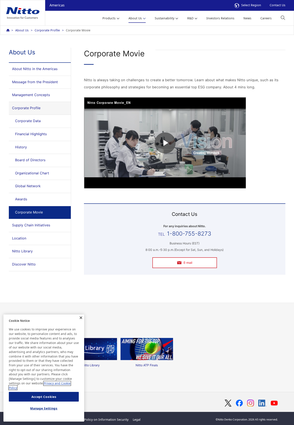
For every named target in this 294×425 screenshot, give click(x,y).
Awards (21, 199)
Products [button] (109, 18)
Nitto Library (22, 251)
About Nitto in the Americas (34, 69)
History (21, 147)
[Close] (81, 317)
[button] (283, 17)
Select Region (251, 5)
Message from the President (35, 82)
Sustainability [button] (164, 18)
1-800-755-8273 (189, 233)
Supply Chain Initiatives (31, 225)
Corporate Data (28, 121)
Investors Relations (220, 18)
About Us (22, 30)
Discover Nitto (24, 264)
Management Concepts (31, 95)
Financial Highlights (31, 134)
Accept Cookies (43, 397)
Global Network (28, 186)
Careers (266, 18)
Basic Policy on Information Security (102, 419)
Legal (137, 419)
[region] (43, 368)
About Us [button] (135, 18)
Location (19, 238)
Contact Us (277, 5)
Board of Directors (30, 160)
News (247, 18)
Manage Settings (43, 408)
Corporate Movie (29, 212)
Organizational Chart (32, 173)
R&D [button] (190, 18)
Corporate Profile (47, 30)
